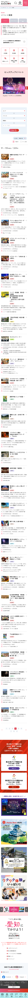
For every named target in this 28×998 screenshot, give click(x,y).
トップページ (3, 7)
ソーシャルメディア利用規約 (14, 953)
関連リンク (10, 956)
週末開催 (22, 53)
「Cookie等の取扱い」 (7, 985)
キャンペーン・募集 (23, 20)
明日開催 (14, 53)
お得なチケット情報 (22, 61)
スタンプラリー (14, 20)
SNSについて (6, 972)
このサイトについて (12, 948)
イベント (5, 20)
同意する (14, 987)
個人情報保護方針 (12, 951)
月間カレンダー (5, 61)
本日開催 (5, 53)
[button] (1, 87)
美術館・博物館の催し (14, 61)
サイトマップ (11, 959)
